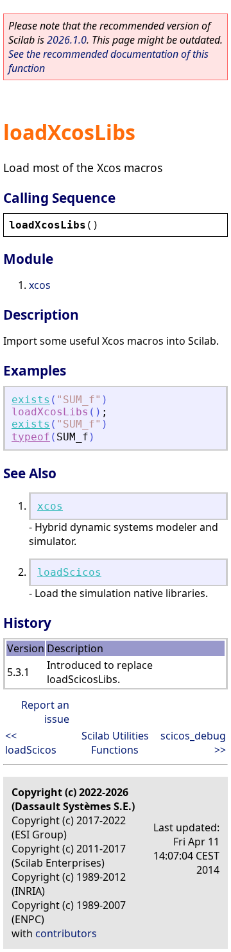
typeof (31, 437)
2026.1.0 (67, 40)
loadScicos (69, 572)
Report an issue (45, 712)
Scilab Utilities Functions (115, 743)
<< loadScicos (30, 743)
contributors (66, 933)
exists (31, 400)
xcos (40, 285)
